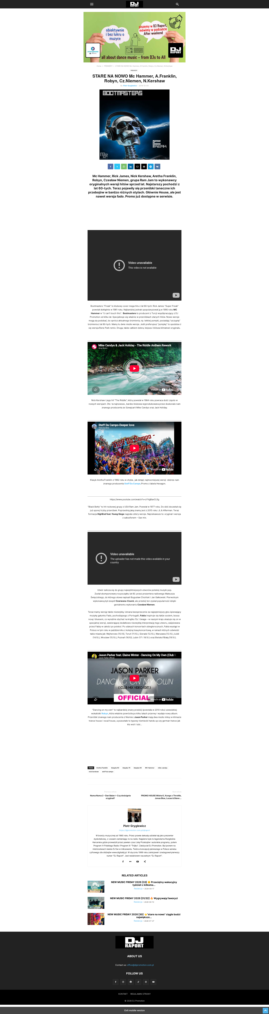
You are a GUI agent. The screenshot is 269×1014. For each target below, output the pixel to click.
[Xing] (145, 862)
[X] (117, 166)
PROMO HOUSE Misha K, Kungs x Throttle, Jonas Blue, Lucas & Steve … (161, 796)
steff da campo (107, 772)
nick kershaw (94, 772)
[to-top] (265, 1009)
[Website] (146, 982)
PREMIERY (108, 66)
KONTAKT (123, 994)
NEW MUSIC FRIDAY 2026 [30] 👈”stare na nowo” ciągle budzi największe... (144, 916)
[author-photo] (134, 822)
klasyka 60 (115, 768)
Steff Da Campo (132, 483)
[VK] (157, 166)
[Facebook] (110, 166)
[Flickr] (130, 862)
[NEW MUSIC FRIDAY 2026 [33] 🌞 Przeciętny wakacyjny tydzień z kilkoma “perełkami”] (96, 887)
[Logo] (134, 947)
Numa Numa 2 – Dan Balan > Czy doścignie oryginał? (110, 796)
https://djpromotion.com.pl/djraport (134, 830)
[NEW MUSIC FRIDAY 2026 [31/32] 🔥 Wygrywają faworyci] (96, 903)
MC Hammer (149, 768)
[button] (92, 4)
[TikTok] (138, 982)
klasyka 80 (138, 768)
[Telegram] (151, 166)
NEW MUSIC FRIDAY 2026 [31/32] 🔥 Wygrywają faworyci (144, 898)
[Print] (144, 166)
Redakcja (138, 888)
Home (99, 66)
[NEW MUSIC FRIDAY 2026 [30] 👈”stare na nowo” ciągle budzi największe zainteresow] (96, 919)
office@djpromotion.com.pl (140, 965)
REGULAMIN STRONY (140, 994)
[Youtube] (137, 862)
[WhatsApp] (124, 166)
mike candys (162, 768)
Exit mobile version (134, 1010)
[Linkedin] (131, 166)
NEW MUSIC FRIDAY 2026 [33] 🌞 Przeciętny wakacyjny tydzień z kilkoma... (144, 883)
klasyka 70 (126, 768)
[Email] (137, 166)
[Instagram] (123, 982)
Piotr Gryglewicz (130, 86)
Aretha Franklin (102, 768)
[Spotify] (131, 982)
